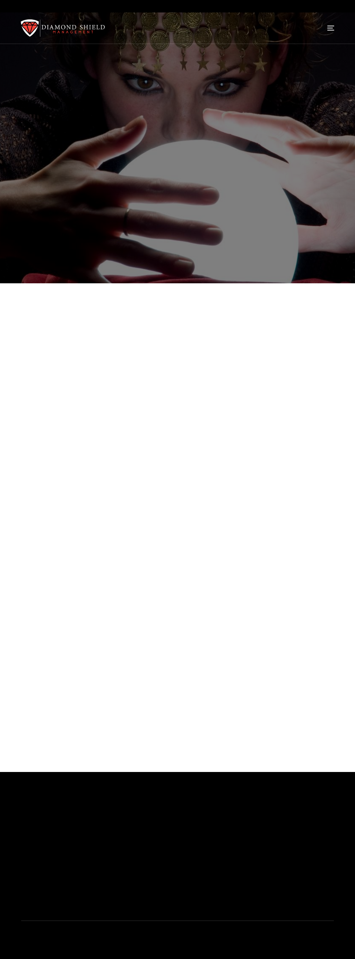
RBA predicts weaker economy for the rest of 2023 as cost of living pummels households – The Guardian (146, 622)
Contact (220, 842)
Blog (216, 821)
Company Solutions (169, 873)
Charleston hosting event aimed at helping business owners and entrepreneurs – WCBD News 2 (136, 633)
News (76, 243)
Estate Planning (164, 863)
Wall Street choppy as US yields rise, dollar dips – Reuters (93, 644)
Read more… (39, 544)
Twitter (283, 821)
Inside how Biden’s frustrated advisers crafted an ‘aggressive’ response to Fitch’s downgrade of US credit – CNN (155, 667)
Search (29, 693)
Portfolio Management (173, 832)
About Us (156, 821)
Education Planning (169, 853)
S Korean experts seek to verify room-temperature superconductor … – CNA (114, 655)
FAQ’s (217, 832)
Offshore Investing (168, 884)
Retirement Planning (169, 842)
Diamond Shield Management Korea (73, 953)
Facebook (288, 832)
